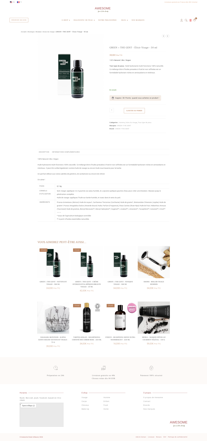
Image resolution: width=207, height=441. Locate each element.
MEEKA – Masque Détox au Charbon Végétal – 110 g (154, 338)
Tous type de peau (144, 122)
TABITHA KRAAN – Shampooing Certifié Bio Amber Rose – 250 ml (87, 338)
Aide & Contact (141, 437)
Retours (159, 437)
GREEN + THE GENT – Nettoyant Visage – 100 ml (53, 283)
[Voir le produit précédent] (163, 36)
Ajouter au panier (134, 111)
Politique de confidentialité (177, 437)
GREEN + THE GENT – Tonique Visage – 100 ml (120, 283)
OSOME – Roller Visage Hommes (154, 283)
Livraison (151, 437)
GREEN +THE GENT (124, 125)
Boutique (31, 32)
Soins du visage (49, 32)
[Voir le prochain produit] (167, 36)
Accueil (23, 32)
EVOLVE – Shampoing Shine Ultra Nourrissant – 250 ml (120, 338)
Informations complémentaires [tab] (66, 152)
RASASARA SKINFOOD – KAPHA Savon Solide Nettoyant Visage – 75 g (53, 339)
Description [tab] (44, 152)
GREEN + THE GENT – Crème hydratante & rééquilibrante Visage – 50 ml (87, 284)
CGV (164, 437)
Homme (38, 32)
